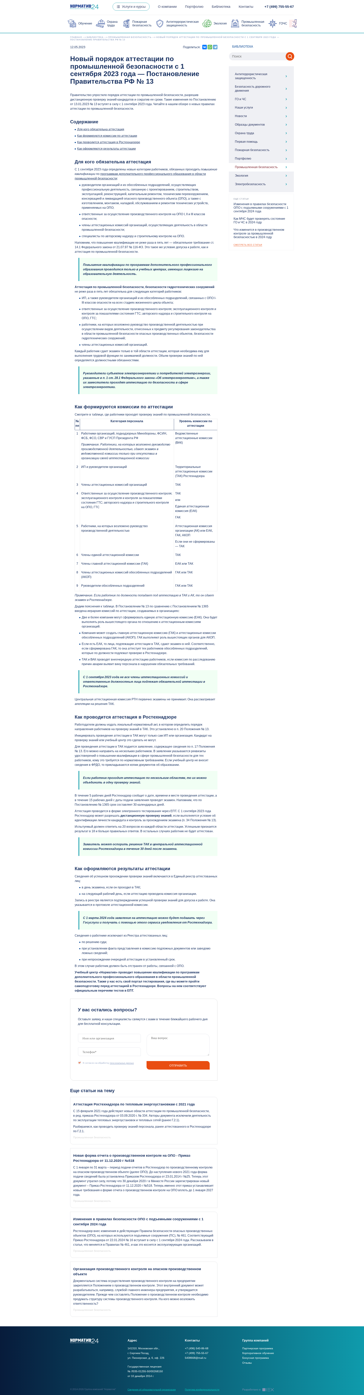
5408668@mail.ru (195, 1357)
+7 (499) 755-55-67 (279, 7)
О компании (167, 7)
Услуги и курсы (134, 7)
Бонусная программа (255, 1357)
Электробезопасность (250, 184)
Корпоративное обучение (258, 1353)
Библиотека (221, 7)
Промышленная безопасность (256, 167)
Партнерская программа (257, 1348)
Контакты (246, 7)
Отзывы (247, 1362)
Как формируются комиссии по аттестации (107, 135)
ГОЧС (283, 23)
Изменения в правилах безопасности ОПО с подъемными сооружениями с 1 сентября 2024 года (261, 207)
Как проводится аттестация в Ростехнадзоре (108, 142)
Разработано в (251, 1389)
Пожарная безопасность (252, 150)
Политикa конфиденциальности (202, 1389)
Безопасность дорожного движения (252, 88)
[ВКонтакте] (204, 47)
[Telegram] (215, 47)
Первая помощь (246, 141)
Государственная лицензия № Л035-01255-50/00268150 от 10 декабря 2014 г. (145, 1371)
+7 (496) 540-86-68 (196, 1348)
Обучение (85, 23)
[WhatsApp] (210, 47)
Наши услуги (244, 107)
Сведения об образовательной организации (152, 1389)
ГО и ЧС (240, 99)
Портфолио (194, 7)
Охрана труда (244, 133)
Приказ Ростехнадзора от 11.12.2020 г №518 (120, 1185)
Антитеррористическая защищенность (251, 76)
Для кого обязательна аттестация (100, 129)
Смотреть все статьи (248, 245)
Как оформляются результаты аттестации (106, 148)
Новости (241, 116)
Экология (220, 23)
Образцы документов (250, 124)
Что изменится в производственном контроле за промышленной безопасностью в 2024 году (259, 233)
